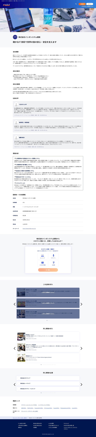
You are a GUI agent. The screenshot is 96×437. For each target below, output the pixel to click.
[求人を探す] (76, 4)
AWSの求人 (23, 408)
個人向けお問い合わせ (37, 423)
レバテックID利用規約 (53, 427)
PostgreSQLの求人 (39, 408)
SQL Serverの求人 (48, 408)
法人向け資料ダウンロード (54, 425)
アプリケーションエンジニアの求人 (29, 405)
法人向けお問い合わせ (37, 425)
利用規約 (35, 427)
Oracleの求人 (56, 408)
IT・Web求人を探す (22, 423)
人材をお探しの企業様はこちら (87, 6)
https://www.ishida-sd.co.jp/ (29, 228)
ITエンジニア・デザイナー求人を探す (29, 411)
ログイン (89, 4)
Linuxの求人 (74, 408)
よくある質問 (51, 423)
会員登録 (82, 4)
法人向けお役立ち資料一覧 (69, 425)
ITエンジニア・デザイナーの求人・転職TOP (20, 417)
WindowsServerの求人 (66, 408)
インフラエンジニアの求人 (44, 405)
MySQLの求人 (30, 408)
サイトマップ (66, 423)
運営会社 (20, 427)
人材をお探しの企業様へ (22, 425)
